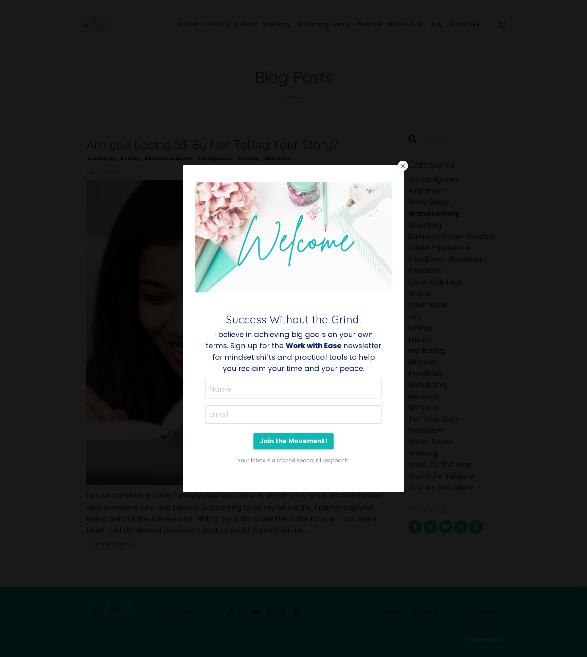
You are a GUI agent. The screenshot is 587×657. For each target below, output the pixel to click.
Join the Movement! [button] (293, 441)
